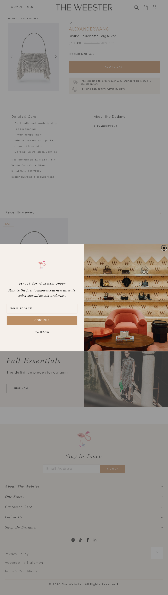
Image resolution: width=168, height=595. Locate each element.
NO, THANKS (42, 332)
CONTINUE (42, 320)
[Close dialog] (164, 248)
